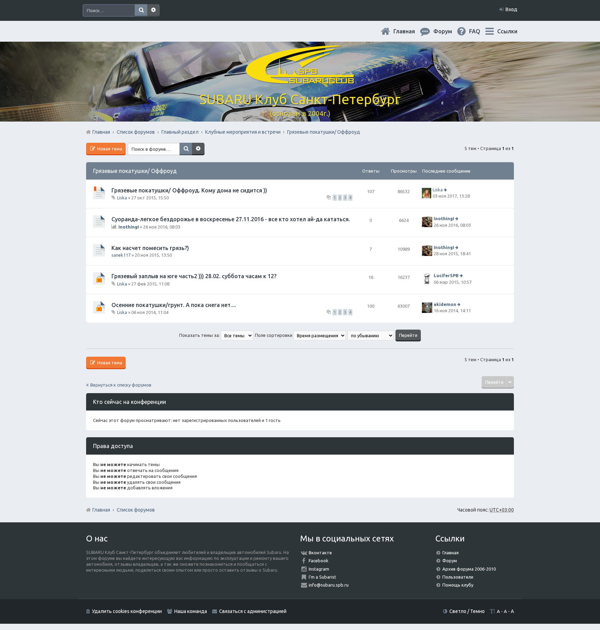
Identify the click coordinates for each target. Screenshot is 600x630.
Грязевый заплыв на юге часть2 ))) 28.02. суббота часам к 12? (193, 276)
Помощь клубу (457, 584)
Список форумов (136, 510)
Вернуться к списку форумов (120, 384)
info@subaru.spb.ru (329, 584)
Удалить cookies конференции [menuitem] (127, 611)
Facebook (318, 560)
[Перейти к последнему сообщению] (446, 189)
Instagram (319, 568)
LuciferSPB (446, 275)
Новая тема (109, 148)
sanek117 (121, 254)
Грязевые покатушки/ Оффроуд (135, 171)
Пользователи (457, 576)
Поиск (141, 10)
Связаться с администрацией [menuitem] (252, 611)
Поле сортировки (274, 335)
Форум (449, 560)
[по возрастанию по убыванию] (371, 335)
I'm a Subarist (322, 576)
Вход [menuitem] (511, 9)
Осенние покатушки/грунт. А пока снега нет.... (173, 305)
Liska (122, 197)
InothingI (128, 226)
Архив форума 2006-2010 (469, 568)
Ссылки (507, 31)
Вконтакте (320, 552)
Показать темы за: (200, 335)
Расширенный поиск (153, 10)
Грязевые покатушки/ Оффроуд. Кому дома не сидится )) (189, 190)
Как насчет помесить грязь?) (150, 248)
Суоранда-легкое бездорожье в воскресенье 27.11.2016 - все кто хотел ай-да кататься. (230, 219)
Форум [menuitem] (448, 31)
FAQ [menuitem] (480, 31)
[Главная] (300, 80)
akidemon (445, 304)
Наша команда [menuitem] (190, 611)
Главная (409, 31)
